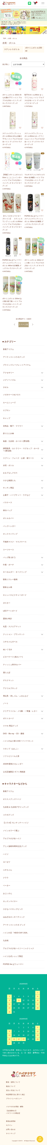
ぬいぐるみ (7, 649)
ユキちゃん (7, 870)
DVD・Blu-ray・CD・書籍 (13, 733)
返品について (10, 1086)
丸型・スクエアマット (12, 626)
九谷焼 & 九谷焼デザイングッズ (16, 807)
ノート (5, 703)
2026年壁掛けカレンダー (13, 764)
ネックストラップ (10, 534)
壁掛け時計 (7, 619)
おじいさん (7, 893)
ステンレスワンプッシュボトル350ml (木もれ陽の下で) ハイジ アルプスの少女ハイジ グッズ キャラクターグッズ (12, 138)
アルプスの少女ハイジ (12, 838)
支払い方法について (13, 1090)
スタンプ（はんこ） (11, 748)
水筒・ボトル (12, 38)
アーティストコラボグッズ (14, 357)
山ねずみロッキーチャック (14, 917)
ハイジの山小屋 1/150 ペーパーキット (18, 741)
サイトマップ (10, 1133)
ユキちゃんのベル (10, 642)
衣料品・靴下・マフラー (13, 426)
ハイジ (5, 854)
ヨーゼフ (6, 862)
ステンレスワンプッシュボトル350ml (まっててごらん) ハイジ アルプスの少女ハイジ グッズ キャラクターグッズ (34, 138)
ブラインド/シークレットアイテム (17, 365)
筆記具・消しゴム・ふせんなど (15, 696)
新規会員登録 (10, 1121)
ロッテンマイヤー (10, 901)
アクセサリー (8, 372)
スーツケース (8, 550)
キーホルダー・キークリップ (15, 572)
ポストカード (8, 718)
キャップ (6, 418)
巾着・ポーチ (8, 564)
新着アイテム (8, 349)
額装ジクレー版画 (10, 579)
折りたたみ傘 (8, 433)
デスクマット (8, 680)
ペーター (6, 886)
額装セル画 (7, 587)
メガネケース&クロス (11, 395)
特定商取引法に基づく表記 (15, 1094)
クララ (5, 878)
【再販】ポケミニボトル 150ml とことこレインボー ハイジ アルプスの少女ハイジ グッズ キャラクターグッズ (12, 180)
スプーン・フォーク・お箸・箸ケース (18, 458)
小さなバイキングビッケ (13, 909)
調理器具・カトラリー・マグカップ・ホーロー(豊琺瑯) (21, 449)
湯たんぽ (6, 672)
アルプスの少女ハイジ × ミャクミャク (18, 948)
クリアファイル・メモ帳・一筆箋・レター (20, 711)
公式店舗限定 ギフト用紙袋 (14, 772)
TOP (4, 38)
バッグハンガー (9, 526)
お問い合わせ (10, 1129)
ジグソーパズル (9, 380)
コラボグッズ (8, 815)
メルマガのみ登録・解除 (14, 1106)
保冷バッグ (7, 510)
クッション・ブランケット (14, 634)
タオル (5, 387)
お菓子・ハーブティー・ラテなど (16, 495)
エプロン (6, 410)
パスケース (7, 502)
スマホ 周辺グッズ (10, 726)
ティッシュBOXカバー (12, 665)
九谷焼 (5, 940)
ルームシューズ (9, 403)
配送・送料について (13, 1082)
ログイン (9, 1125)
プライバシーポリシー (14, 1098)
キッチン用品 (8, 487)
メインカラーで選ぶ (11, 831)
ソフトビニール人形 (11, 756)
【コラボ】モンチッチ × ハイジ (16, 823)
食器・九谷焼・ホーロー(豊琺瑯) (16, 441)
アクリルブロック (10, 688)
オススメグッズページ (12, 799)
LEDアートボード (10, 611)
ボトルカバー (8, 518)
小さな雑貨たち (9, 480)
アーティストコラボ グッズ (14, 925)
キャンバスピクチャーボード (15, 595)
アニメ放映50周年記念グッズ (15, 846)
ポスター (6, 603)
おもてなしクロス (10, 473)
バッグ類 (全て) (9, 557)
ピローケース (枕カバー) (13, 657)
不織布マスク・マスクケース (15, 542)
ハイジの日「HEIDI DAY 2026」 (16, 933)
